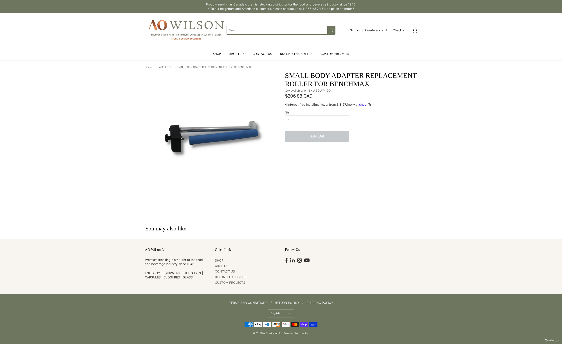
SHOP (217, 53)
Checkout (400, 30)
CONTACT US (262, 53)
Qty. (287, 112)
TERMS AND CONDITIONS (248, 303)
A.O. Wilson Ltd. (272, 333)
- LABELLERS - (164, 67)
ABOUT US (236, 53)
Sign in (355, 30)
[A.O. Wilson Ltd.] (186, 30)
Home (148, 67)
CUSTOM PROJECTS (335, 53)
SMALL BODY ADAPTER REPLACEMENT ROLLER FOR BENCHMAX (214, 67)
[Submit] (331, 30)
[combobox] (277, 30)
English (275, 313)
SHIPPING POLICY (319, 303)
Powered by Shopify (295, 333)
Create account (376, 30)
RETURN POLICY (287, 303)
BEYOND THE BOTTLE (296, 53)
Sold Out (317, 136)
